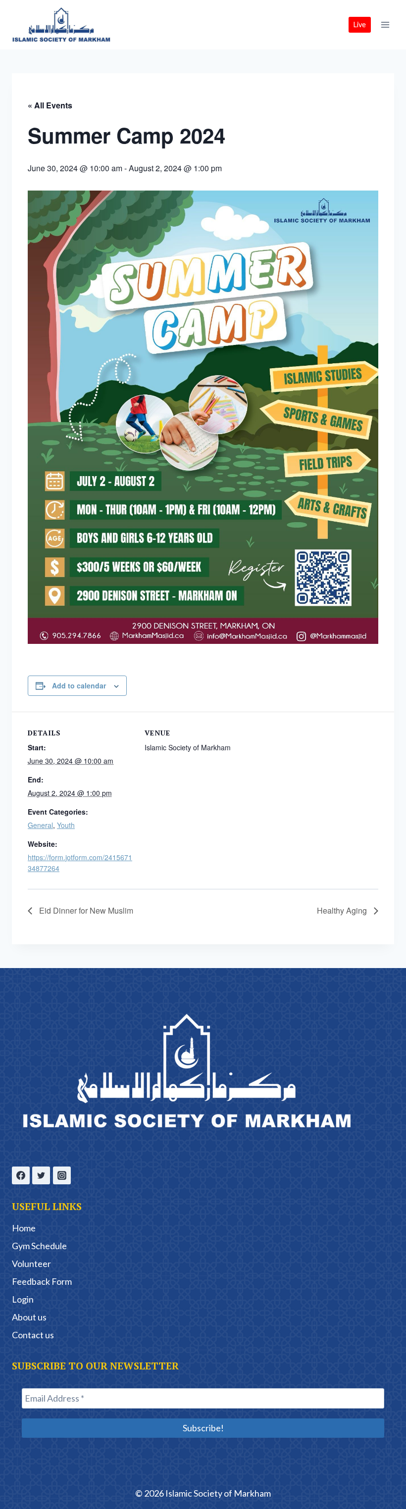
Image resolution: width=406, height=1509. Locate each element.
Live (360, 24)
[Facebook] (21, 1175)
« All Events (50, 105)
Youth (66, 825)
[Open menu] (385, 24)
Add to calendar (79, 685)
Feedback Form (42, 1281)
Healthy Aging (343, 910)
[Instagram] (62, 1175)
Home (24, 1227)
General (40, 825)
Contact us (33, 1334)
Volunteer (31, 1263)
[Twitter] (41, 1175)
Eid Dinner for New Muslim (85, 910)
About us (29, 1317)
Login (23, 1299)
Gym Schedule (39, 1245)
